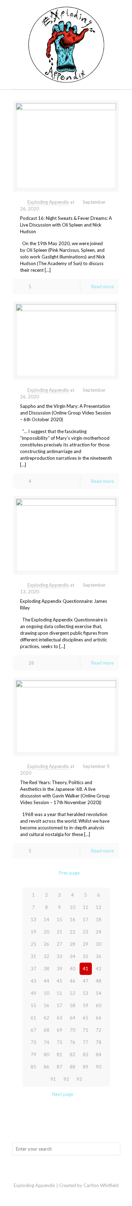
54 (98, 993)
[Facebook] (66, 1195)
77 (85, 1042)
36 (98, 956)
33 (59, 956)
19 (33, 932)
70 (72, 1030)
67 (33, 1030)
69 (59, 1030)
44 (46, 981)
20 (46, 932)
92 (66, 1079)
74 (46, 1042)
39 (59, 968)
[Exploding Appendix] (66, 44)
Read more (102, 286)
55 (33, 1005)
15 (59, 919)
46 (72, 981)
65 (85, 1017)
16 (72, 919)
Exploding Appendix (48, 202)
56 (46, 1005)
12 (98, 907)
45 (59, 981)
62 (46, 1017)
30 (98, 944)
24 (98, 932)
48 (98, 981)
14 (46, 919)
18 (98, 919)
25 (33, 944)
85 (33, 1067)
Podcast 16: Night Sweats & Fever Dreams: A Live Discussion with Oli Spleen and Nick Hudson (66, 224)
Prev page (69, 873)
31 (33, 956)
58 (72, 1005)
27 (59, 944)
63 (59, 1017)
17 (85, 919)
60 (98, 1005)
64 (72, 1017)
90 (98, 1067)
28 (72, 944)
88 (72, 1067)
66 (98, 1017)
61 (33, 1017)
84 (98, 1054)
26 (46, 944)
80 (46, 1054)
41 (85, 968)
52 (72, 993)
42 (98, 968)
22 (72, 932)
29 (85, 944)
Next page (62, 1094)
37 (33, 968)
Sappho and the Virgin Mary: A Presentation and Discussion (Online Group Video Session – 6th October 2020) (65, 412)
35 (85, 956)
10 (72, 907)
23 (85, 932)
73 (33, 1042)
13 (33, 919)
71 (85, 1030)
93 (79, 1079)
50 (46, 993)
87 (59, 1067)
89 (85, 1067)
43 (33, 981)
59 (85, 1005)
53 (85, 993)
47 (85, 981)
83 (85, 1054)
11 (85, 907)
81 (59, 1054)
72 (98, 1030)
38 (46, 968)
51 (59, 993)
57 (59, 1005)
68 (46, 1030)
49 (33, 993)
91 (53, 1079)
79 (33, 1054)
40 (72, 968)
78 (98, 1042)
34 (72, 956)
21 (59, 932)
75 (59, 1042)
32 (46, 956)
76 (72, 1042)
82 (72, 1054)
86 (46, 1067)
